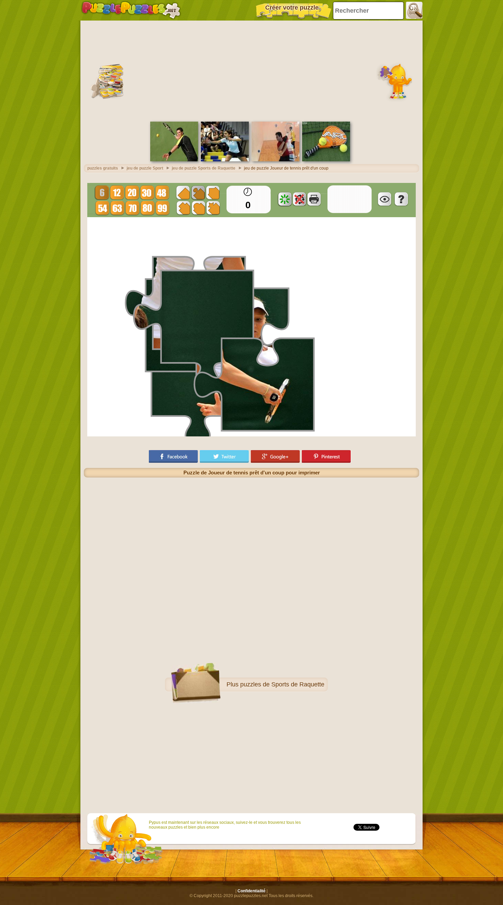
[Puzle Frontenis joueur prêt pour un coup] (174, 160)
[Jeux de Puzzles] (131, 10)
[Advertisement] (251, 70)
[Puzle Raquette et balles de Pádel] (326, 160)
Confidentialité (251, 891)
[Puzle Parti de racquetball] (275, 160)
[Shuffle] (285, 199)
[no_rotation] (299, 199)
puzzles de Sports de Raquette (282, 684)
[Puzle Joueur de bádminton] (225, 160)
